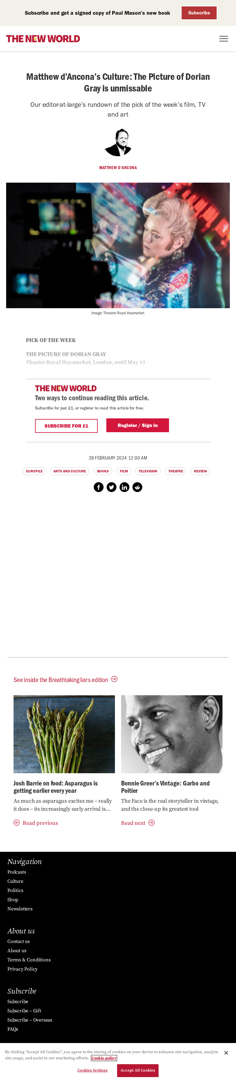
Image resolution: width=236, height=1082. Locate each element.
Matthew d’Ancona (118, 167)
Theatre (175, 471)
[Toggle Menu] (224, 39)
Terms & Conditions (28, 960)
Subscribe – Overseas (29, 1020)
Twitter (111, 487)
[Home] (43, 38)
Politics (15, 890)
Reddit (137, 487)
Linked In (124, 487)
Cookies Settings (92, 1070)
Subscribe (199, 13)
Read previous (40, 823)
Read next (133, 823)
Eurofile (34, 471)
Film (124, 471)
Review (200, 471)
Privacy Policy (22, 969)
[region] (118, 1062)
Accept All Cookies (137, 1070)
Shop (12, 900)
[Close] (226, 1053)
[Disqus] (118, 578)
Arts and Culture (69, 471)
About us (16, 951)
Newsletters (20, 909)
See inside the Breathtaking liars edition (61, 679)
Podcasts (16, 872)
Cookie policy (104, 1058)
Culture (15, 881)
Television (148, 471)
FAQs (12, 1029)
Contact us (18, 941)
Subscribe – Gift (24, 1011)
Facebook (99, 487)
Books (103, 471)
